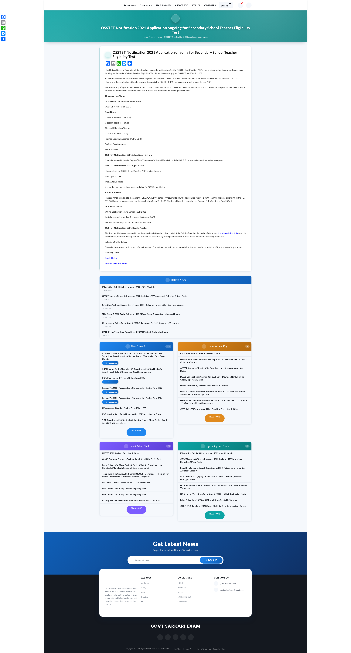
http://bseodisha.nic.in (227, 233)
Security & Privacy (220, 649)
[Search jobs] (249, 5)
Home (145, 37)
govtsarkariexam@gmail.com (232, 590)
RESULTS (196, 5)
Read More (136, 431)
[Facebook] (3, 17)
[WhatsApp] (3, 28)
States (224, 5)
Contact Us (183, 602)
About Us (182, 587)
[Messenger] (3, 33)
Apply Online (111, 258)
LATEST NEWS (184, 597)
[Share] (3, 39)
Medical (144, 597)
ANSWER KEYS (181, 5)
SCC (143, 602)
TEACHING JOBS (164, 5)
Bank (143, 592)
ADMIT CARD (209, 5)
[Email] (3, 22)
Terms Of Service (204, 649)
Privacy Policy (188, 649)
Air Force (145, 583)
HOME (181, 583)
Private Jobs (146, 5)
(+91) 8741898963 (228, 583)
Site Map (177, 649)
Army (143, 587)
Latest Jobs (130, 5)
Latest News (156, 37)
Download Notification (116, 263)
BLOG (180, 592)
